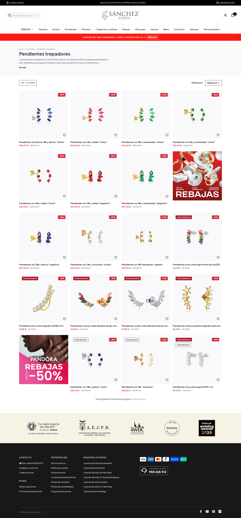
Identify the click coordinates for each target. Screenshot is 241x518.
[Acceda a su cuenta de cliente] (225, 15)
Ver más (22, 67)
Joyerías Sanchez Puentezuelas (98, 463)
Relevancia (213, 83)
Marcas (154, 29)
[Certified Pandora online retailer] (172, 428)
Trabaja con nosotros (28, 468)
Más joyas (140, 29)
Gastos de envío (58, 472)
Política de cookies (59, 468)
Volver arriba (139, 399)
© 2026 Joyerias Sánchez (29, 512)
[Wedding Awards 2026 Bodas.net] (206, 428)
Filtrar (30, 83)
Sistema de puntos (27, 486)
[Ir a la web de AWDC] (137, 428)
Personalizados (212, 29)
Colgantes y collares (106, 29)
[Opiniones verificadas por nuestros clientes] (43, 428)
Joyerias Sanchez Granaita (95, 482)
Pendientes (71, 29)
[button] (64, 135)
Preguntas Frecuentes (61, 491)
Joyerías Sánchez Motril (94, 468)
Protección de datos (60, 482)
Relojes (126, 29)
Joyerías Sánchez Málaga (95, 491)
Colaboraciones (26, 472)
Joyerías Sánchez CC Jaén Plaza (98, 486)
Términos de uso (58, 463)
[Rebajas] (197, 175)
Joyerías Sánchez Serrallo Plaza (98, 472)
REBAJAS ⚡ (27, 29)
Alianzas (194, 29)
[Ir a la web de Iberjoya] (94, 428)
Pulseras (86, 29)
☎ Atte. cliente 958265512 (31, 463)
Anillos (56, 29)
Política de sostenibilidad (62, 486)
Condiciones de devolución (63, 477)
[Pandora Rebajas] (43, 359)
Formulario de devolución (30, 491)
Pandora (43, 29)
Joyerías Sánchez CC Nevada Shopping (101, 477)
